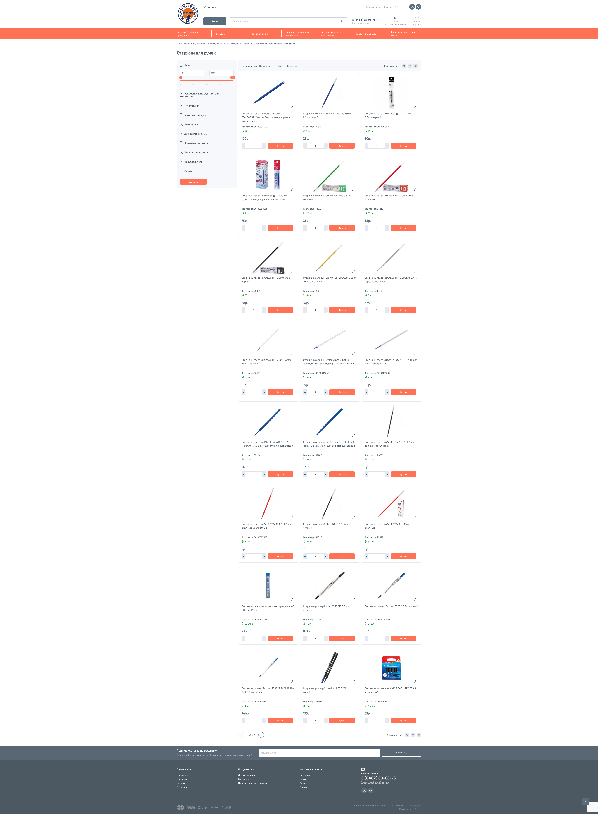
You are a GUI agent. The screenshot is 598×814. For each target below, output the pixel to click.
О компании (183, 774)
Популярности (266, 66)
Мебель (220, 33)
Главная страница (186, 43)
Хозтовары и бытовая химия (403, 34)
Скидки (303, 787)
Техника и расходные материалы (298, 34)
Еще (397, 7)
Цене (280, 66)
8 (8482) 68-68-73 (363, 19)
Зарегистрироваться (395, 24)
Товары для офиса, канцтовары (331, 34)
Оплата (387, 7)
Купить (280, 145)
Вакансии (182, 787)
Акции (215, 21)
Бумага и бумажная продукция (187, 34)
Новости (181, 783)
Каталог (201, 43)
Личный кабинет (246, 774)
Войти (396, 21)
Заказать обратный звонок (375, 782)
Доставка (305, 774)
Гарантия (304, 783)
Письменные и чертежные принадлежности (250, 43)
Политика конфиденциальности (254, 783)
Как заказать (373, 7)
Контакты (182, 779)
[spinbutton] (254, 146)
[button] (264, 146)
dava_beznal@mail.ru (371, 773)
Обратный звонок (361, 23)
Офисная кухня (259, 33)
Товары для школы (366, 33)
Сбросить (193, 181)
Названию (291, 66)
